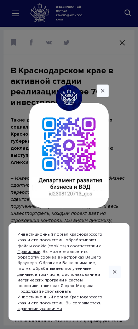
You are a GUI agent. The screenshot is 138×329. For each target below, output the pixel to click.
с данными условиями (39, 308)
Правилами (28, 251)
